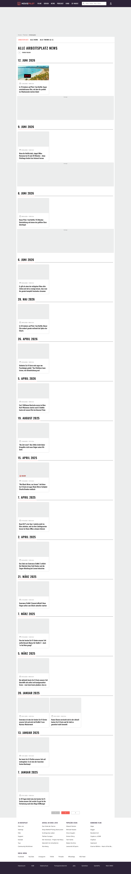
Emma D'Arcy (70, 836)
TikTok (52, 857)
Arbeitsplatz (23, 40)
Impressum (21, 866)
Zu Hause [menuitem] (75, 3)
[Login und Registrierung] (110, 3)
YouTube (31, 857)
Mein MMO (109, 866)
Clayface (93, 840)
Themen (25, 35)
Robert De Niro (71, 843)
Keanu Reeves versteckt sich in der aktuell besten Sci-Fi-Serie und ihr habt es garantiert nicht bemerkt (65, 722)
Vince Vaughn (70, 833)
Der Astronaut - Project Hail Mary (52, 840)
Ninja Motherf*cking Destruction (52, 829)
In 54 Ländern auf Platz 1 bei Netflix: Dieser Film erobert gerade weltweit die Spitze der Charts (33, 328)
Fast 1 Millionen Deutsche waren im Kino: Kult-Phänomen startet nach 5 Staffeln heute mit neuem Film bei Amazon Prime (32, 407)
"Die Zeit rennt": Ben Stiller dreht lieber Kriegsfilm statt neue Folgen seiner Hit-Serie (32, 447)
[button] (25, 52)
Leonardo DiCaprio (72, 846)
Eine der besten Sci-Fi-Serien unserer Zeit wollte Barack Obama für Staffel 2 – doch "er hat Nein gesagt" (32, 642)
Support (20, 836)
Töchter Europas (47, 836)
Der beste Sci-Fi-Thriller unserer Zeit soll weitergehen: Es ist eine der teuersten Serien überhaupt (32, 761)
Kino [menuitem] (67, 3)
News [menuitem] (53, 3)
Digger (92, 829)
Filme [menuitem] (39, 3)
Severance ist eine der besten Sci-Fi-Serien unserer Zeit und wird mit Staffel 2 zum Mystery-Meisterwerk (33, 722)
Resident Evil (94, 833)
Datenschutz (44, 866)
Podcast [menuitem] (60, 3)
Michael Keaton (71, 829)
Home (19, 35)
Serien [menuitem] (46, 3)
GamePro (97, 866)
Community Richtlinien (25, 846)
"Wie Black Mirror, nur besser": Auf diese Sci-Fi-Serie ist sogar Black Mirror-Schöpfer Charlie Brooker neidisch (33, 486)
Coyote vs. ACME (95, 836)
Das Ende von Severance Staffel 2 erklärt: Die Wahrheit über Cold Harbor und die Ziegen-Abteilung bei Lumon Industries (32, 566)
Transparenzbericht (60, 866)
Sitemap (20, 829)
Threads (61, 857)
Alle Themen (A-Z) (47, 40)
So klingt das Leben (48, 833)
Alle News (34, 40)
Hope (92, 826)
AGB (32, 866)
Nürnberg (45, 846)
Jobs (74, 866)
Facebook (21, 857)
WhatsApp (71, 857)
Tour (19, 843)
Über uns (21, 826)
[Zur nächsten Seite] (75, 812)
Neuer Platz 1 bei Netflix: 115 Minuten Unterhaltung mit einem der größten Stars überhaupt (33, 222)
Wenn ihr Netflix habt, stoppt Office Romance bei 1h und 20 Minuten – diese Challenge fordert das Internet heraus (32, 155)
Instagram (42, 857)
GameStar (85, 866)
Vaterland (93, 843)
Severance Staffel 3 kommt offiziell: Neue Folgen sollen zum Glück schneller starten (33, 604)
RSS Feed (82, 857)
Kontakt (20, 840)
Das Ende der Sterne (48, 826)
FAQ (19, 833)
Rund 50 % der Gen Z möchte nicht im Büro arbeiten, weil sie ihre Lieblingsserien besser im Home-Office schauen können (33, 526)
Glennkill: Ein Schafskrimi (50, 843)
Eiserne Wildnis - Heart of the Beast (101, 846)
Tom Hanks (69, 840)
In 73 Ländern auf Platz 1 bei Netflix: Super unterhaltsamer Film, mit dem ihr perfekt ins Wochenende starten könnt (33, 89)
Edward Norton (71, 826)
